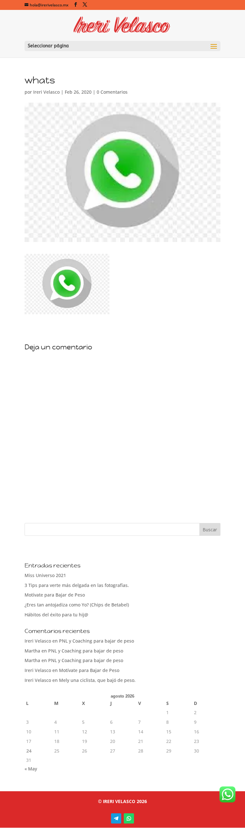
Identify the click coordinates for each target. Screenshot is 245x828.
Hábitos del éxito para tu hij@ (56, 615)
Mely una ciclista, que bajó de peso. (97, 680)
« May (31, 769)
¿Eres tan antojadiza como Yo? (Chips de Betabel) (77, 605)
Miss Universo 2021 (45, 575)
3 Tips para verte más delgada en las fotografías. (77, 585)
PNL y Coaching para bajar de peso (96, 641)
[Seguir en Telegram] (116, 818)
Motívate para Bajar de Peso (55, 595)
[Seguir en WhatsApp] (129, 818)
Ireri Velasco (46, 92)
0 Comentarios (112, 92)
